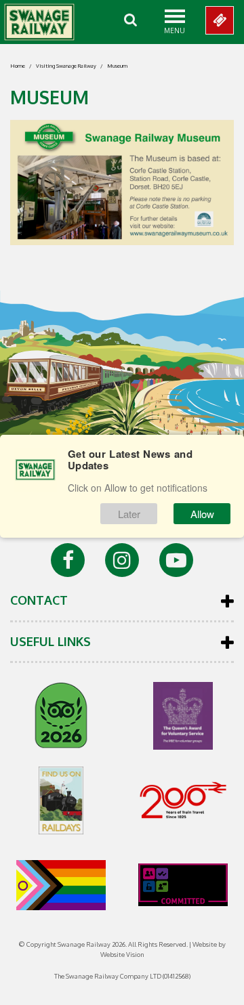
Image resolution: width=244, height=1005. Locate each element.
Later (129, 514)
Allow (202, 514)
